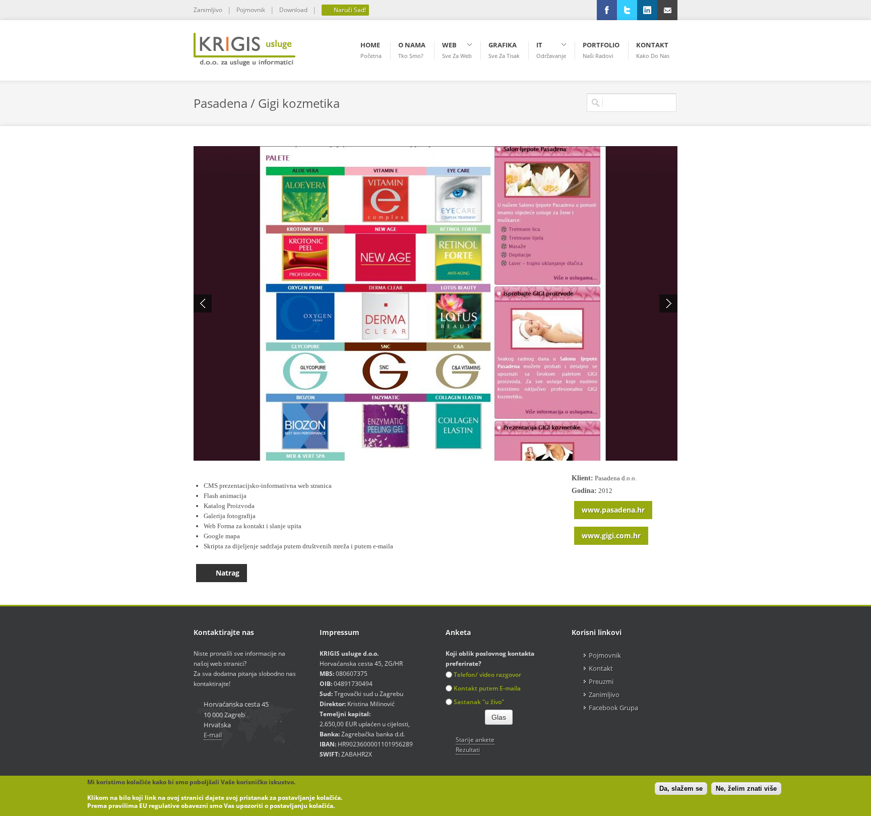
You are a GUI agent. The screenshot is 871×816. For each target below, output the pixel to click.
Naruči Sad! (349, 10)
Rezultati (468, 749)
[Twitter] (627, 10)
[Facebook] (607, 10)
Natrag (227, 573)
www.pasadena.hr (613, 510)
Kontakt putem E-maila (487, 688)
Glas (498, 717)
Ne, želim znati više (746, 789)
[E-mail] (667, 10)
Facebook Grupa (613, 707)
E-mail (213, 734)
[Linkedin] (647, 10)
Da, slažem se (681, 789)
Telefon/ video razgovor (487, 674)
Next (668, 303)
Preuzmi (601, 681)
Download (293, 10)
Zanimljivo (208, 10)
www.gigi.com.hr (611, 535)
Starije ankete (475, 739)
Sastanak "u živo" (479, 702)
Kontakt (601, 668)
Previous (203, 303)
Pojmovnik (250, 10)
